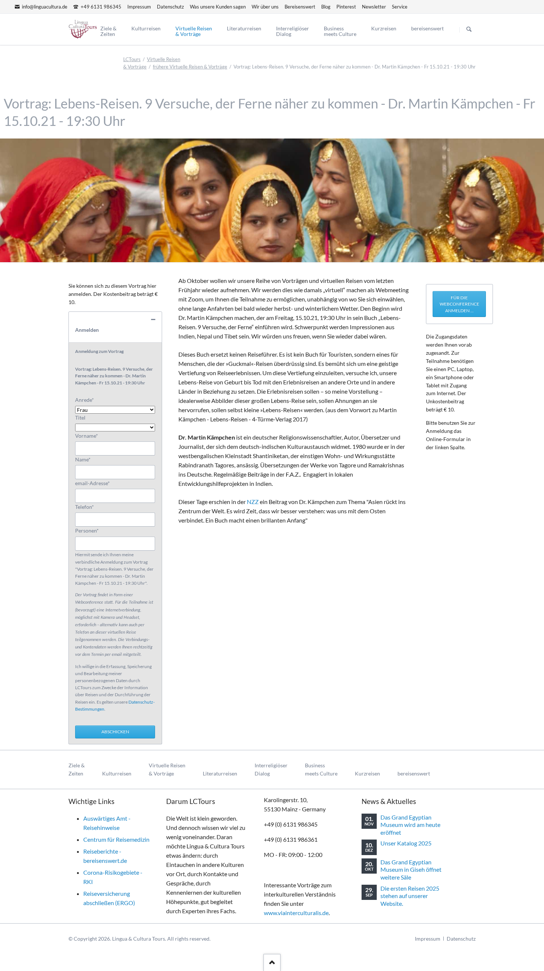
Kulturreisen (116, 773)
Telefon (87, 506)
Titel (80, 417)
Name (87, 459)
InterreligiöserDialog (271, 769)
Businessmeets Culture (321, 769)
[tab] (115, 327)
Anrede (87, 399)
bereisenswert (413, 773)
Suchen (469, 29)
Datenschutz (461, 938)
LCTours (132, 59)
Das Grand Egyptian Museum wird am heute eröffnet (410, 825)
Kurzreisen (367, 773)
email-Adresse (92, 483)
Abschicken (115, 731)
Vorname (87, 435)
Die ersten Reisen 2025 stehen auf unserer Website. (409, 896)
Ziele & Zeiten (76, 769)
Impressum (427, 938)
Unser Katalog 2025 (405, 843)
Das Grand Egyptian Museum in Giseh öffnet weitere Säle (410, 869)
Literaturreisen (220, 773)
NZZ (253, 501)
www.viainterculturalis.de (296, 912)
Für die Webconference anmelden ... (459, 304)
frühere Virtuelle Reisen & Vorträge (190, 67)
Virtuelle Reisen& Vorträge (167, 769)
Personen (87, 530)
